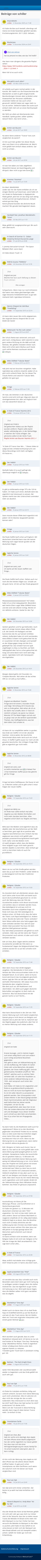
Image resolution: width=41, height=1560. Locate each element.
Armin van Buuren (14, 128)
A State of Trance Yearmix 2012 (19, 411)
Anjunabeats (12, 21)
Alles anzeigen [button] (20, 285)
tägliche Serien (13, 553)
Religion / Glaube (13, 796)
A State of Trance (13, 1253)
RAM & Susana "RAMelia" (16, 262)
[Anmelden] (32, 3)
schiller (9, 23)
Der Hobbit (11, 462)
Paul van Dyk (12, 1384)
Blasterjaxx (11, 42)
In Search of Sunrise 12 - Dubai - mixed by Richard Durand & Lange (20, 237)
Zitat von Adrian (13, 52)
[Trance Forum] (1, 3)
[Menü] (38, 3)
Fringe (9, 387)
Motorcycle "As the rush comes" (19, 330)
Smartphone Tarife (14, 1421)
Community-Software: (20, 1557)
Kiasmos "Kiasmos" (14, 179)
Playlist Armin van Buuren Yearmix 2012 (19, 438)
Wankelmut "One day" (15, 1303)
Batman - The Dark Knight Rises (19, 1362)
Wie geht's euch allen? (15, 81)
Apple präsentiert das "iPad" (18, 1272)
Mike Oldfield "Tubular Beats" (18, 361)
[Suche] (26, 3)
